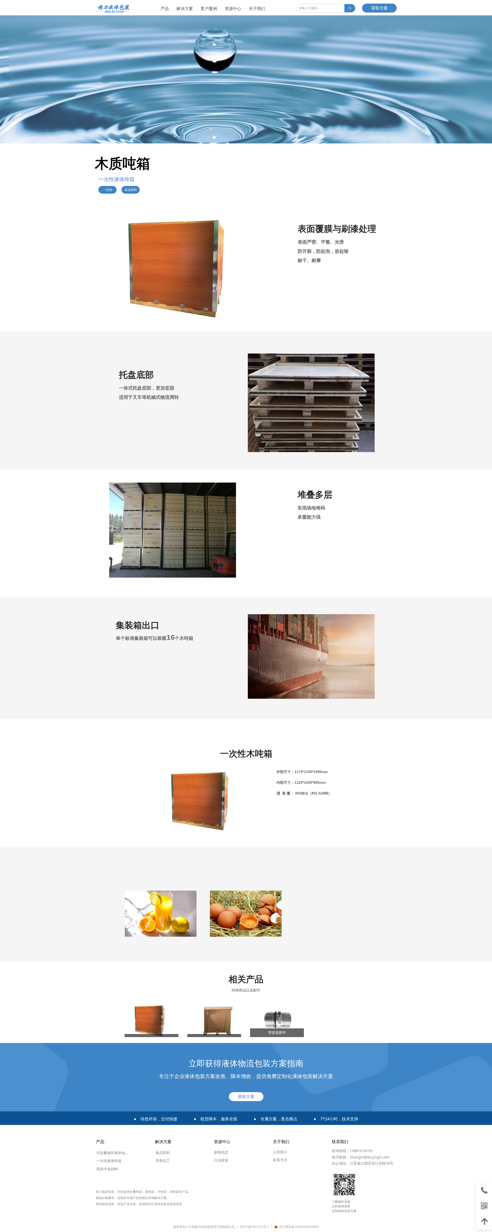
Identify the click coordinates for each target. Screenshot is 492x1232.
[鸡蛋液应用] (246, 914)
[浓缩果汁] (161, 914)
